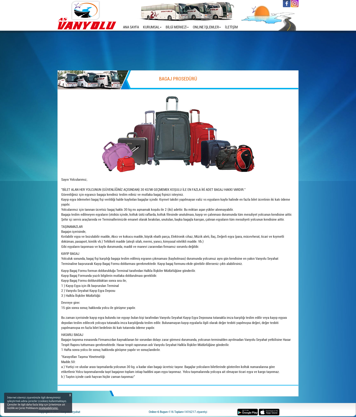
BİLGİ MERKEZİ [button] (176, 27)
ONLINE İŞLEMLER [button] (206, 27)
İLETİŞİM (231, 27)
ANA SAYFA (132, 27)
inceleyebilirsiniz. (48, 408)
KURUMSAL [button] (151, 27)
